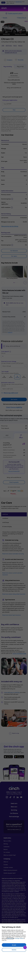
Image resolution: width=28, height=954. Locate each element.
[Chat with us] (25, 947)
